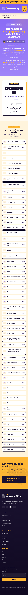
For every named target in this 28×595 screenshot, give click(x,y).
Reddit (11, 108)
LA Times (18, 1)
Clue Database (5, 525)
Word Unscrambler (6, 523)
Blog (3, 554)
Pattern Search (6, 520)
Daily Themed (5, 541)
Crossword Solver (9, 66)
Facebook (19, 104)
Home (3, 15)
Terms (8, 592)
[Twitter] (3, 507)
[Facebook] (7, 507)
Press (3, 559)
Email (18, 108)
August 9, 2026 (11, 44)
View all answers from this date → (13, 479)
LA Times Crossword (11, 15)
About (3, 551)
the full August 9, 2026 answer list (12, 62)
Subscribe (14, 579)
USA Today (4, 538)
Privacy (3, 592)
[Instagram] (10, 507)
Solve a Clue (24, 8)
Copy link (15, 111)
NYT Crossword (6, 533)
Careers (4, 562)
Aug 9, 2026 (14, 96)
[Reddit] (14, 507)
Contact (4, 557)
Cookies (12, 592)
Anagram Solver (6, 517)
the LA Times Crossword (16, 50)
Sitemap (18, 592)
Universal (4, 544)
